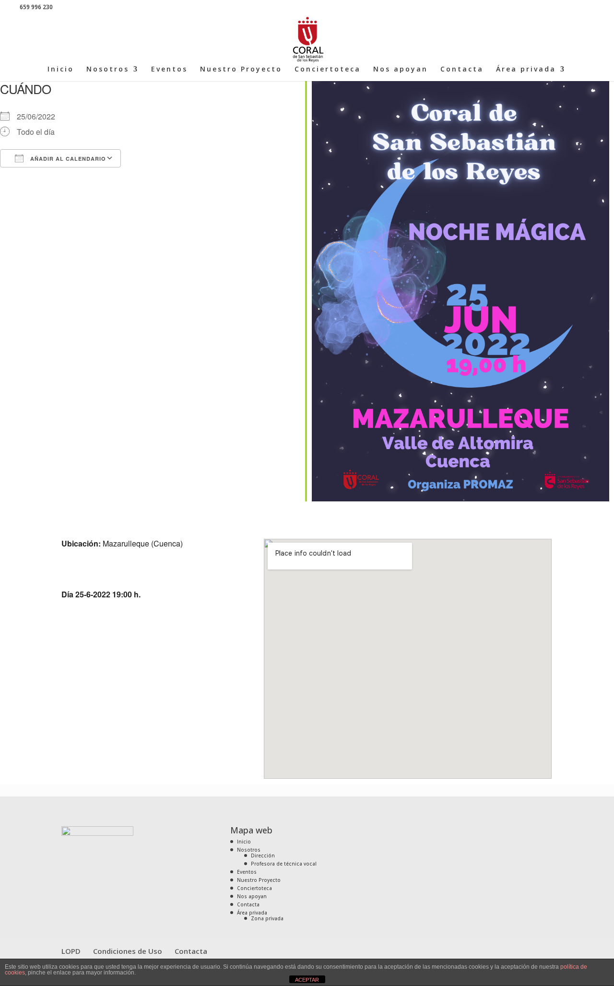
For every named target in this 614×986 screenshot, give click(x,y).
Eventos (169, 69)
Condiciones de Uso (127, 951)
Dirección (263, 855)
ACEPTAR (307, 980)
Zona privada (267, 918)
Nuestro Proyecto (241, 69)
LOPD (71, 951)
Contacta (462, 69)
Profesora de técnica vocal (284, 863)
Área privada (526, 69)
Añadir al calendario (67, 158)
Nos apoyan (400, 69)
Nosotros (107, 69)
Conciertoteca (328, 69)
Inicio (60, 69)
